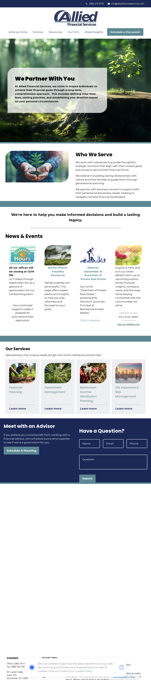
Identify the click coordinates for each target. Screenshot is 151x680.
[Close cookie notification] (121, 667)
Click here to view (128, 313)
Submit (87, 478)
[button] (18, 32)
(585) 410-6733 (96, 3)
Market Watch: (58, 267)
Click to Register (90, 320)
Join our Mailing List (128, 324)
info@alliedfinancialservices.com (127, 3)
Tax (43, 677)
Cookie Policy (84, 671)
